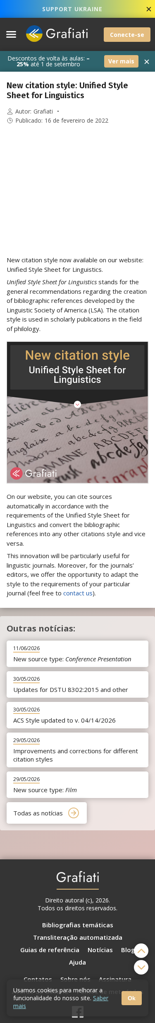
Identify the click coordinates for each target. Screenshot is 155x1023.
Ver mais (121, 61)
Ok (132, 998)
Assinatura (115, 979)
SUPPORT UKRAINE (72, 9)
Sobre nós (75, 979)
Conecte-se (127, 35)
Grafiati (43, 111)
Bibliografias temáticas (77, 925)
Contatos (38, 979)
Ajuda (77, 962)
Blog (128, 950)
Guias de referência (49, 950)
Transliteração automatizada (77, 937)
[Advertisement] (78, 190)
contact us (78, 593)
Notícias (100, 950)
